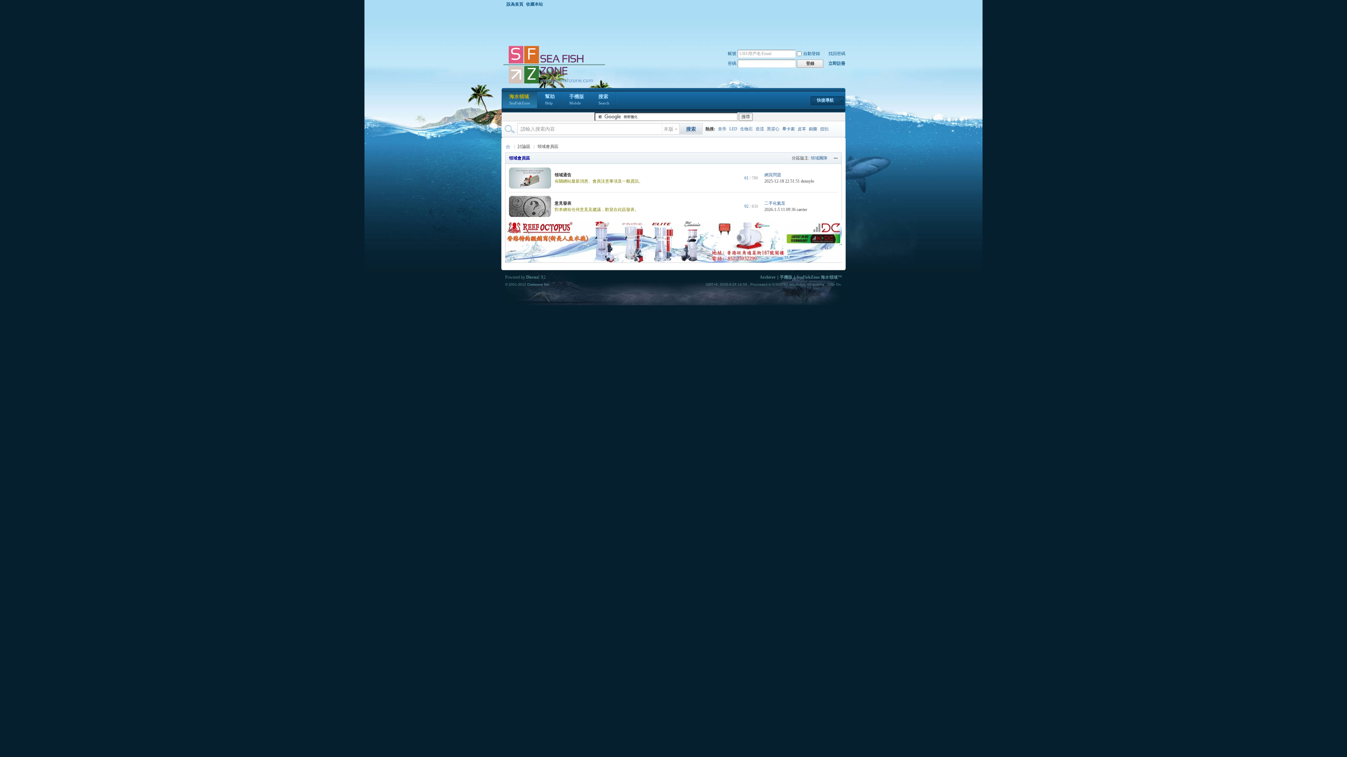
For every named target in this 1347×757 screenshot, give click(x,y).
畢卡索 (788, 129)
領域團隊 (819, 158)
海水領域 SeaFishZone (508, 147)
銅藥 (813, 129)
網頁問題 (772, 174)
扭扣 (824, 129)
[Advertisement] (675, 26)
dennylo (807, 181)
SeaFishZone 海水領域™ (819, 277)
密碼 (732, 63)
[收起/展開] (836, 158)
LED (733, 129)
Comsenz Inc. (538, 284)
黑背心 (773, 129)
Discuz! (533, 277)
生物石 (746, 129)
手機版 (576, 99)
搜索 (603, 99)
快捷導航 (825, 100)
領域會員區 (519, 158)
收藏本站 (534, 4)
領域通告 (563, 174)
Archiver (768, 277)
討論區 (524, 146)
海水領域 (519, 99)
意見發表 (563, 203)
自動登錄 (811, 53)
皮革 (802, 129)
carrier (802, 209)
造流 (760, 129)
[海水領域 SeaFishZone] (554, 83)
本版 (669, 129)
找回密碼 (837, 53)
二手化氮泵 (774, 203)
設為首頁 (515, 4)
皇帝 (722, 129)
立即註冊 (837, 63)
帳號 (732, 53)
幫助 (550, 99)
